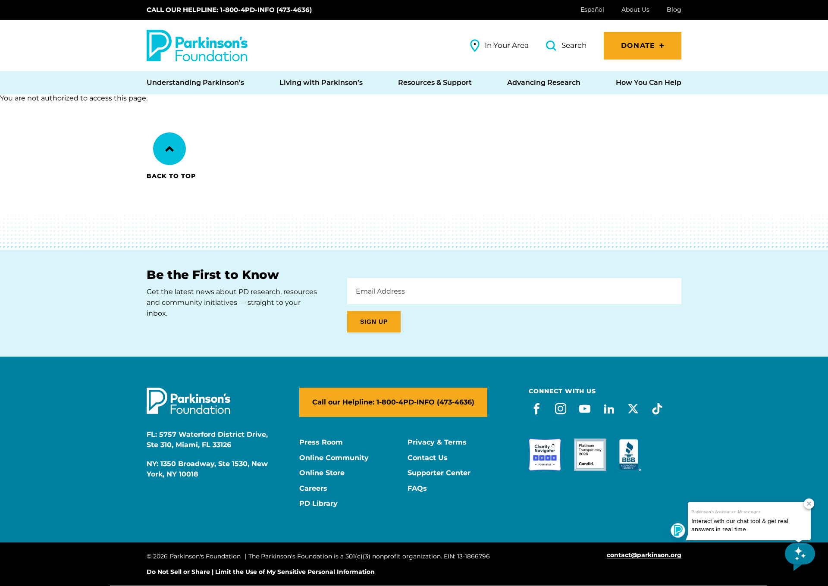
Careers (313, 488)
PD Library (318, 504)
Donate (638, 45)
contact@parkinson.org (644, 555)
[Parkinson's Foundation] (197, 45)
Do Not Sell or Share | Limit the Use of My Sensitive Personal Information (261, 572)
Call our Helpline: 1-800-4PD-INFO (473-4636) (229, 10)
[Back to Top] (169, 148)
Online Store (322, 473)
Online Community (334, 458)
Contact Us (428, 458)
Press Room (321, 442)
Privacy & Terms (437, 442)
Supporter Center (439, 473)
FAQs (417, 488)
